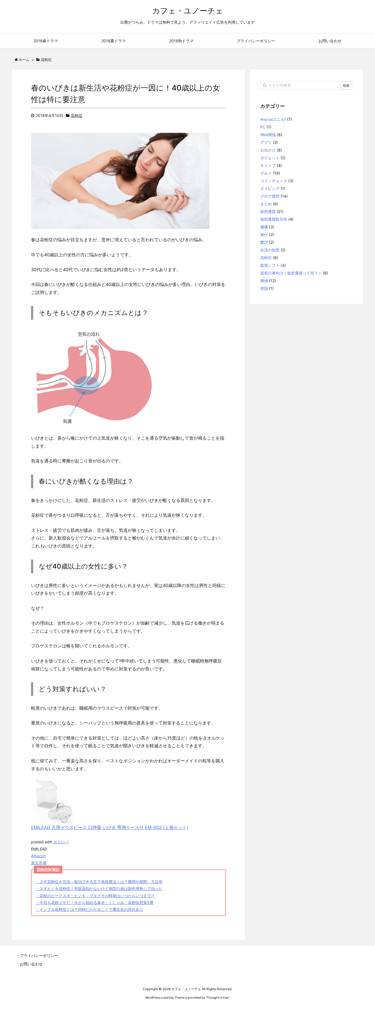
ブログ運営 (269, 196)
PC (262, 127)
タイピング (269, 188)
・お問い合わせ (29, 964)
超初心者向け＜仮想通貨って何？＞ (291, 273)
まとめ (266, 203)
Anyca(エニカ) (273, 119)
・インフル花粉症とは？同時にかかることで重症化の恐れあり (89, 909)
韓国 (264, 288)
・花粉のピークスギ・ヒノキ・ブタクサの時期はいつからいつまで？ (95, 895)
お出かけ (268, 150)
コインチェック (273, 180)
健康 (264, 226)
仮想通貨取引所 (273, 219)
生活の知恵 (269, 250)
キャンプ (268, 165)
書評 (264, 242)
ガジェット (269, 157)
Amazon (38, 855)
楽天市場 (38, 862)
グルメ (266, 173)
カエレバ (61, 841)
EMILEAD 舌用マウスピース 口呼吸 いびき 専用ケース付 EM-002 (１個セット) (109, 827)
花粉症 (76, 115)
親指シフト (269, 265)
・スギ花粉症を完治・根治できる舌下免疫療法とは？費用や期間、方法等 (99, 881)
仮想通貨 (268, 211)
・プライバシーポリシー (37, 955)
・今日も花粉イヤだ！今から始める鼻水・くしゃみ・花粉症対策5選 (94, 902)
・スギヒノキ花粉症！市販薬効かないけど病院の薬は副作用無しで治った (99, 888)
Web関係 (268, 134)
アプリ (266, 142)
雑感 (264, 280)
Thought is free (217, 997)
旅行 (264, 234)
